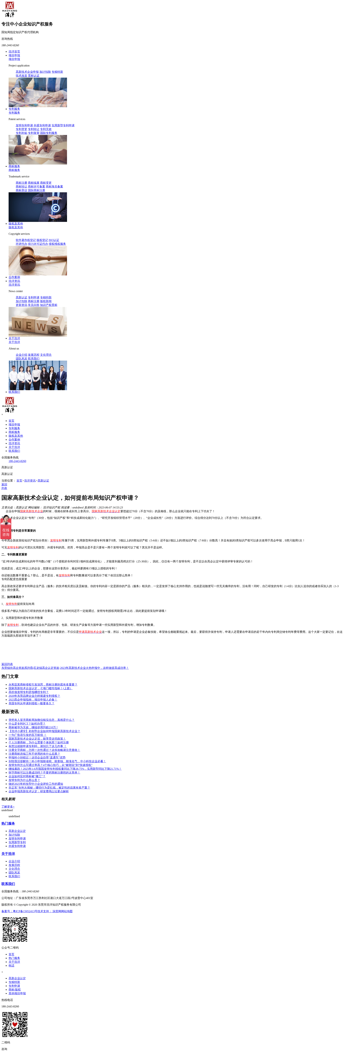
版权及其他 (16, 223)
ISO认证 (54, 240)
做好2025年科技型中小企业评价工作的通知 (36, 783)
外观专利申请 (42, 125)
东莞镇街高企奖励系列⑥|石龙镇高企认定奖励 (30, 667)
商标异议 (21, 190)
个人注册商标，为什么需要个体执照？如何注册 (39, 742)
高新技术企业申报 (27, 71)
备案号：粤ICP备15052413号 (19, 911)
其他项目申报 (17, 993)
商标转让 (21, 186)
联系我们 (33, 358)
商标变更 (46, 182)
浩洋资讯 (14, 280)
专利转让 (33, 129)
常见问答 (33, 304)
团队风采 (21, 358)
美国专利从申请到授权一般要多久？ (31, 703)
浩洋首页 (14, 51)
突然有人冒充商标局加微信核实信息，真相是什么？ (42, 719)
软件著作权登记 (26, 240)
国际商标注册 (36, 190)
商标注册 (21, 182)
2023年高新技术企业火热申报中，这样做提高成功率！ (94, 667)
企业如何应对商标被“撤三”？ (27, 776)
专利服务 (14, 108)
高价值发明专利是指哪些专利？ (29, 692)
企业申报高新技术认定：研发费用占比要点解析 (39, 791)
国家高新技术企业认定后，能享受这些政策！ (37, 738)
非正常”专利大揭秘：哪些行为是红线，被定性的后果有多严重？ (49, 787)
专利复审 (33, 132)
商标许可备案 (36, 186)
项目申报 (14, 55)
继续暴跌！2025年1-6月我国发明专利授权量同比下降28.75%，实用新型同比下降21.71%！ (65, 768)
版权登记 (42, 240)
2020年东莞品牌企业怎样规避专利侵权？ (34, 695)
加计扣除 (45, 71)
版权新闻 (46, 301)
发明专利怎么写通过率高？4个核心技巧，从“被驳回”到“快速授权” (50, 765)
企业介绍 (21, 354)
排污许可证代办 (38, 243)
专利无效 (46, 129)
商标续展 (33, 182)
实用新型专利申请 (63, 125)
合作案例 (14, 277)
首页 (11, 420)
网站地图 (67, 911)
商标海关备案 (54, 186)
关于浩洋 (14, 338)
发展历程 (33, 354)
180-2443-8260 (17, 461)
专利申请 (33, 297)
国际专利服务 (48, 132)
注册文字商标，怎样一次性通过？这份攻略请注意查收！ (44, 749)
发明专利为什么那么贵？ (24, 780)
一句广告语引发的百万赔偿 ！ (28, 734)
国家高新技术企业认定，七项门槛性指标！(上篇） (41, 688)
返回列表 (7, 664)
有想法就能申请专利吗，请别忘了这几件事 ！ (38, 746)
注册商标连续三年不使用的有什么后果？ (34, 753)
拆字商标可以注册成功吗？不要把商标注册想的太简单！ (44, 772)
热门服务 (8, 823)
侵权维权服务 (57, 243)
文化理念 (46, 354)
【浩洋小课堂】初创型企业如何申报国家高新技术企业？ (44, 731)
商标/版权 (15, 989)
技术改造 (21, 75)
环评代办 (21, 243)
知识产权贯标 (48, 304)
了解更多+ (8, 806)
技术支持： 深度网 (49, 911)
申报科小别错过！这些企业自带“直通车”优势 (37, 757)
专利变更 (21, 129)
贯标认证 (33, 75)
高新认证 (21, 297)
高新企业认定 (17, 830)
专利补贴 (21, 132)
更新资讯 (21, 304)
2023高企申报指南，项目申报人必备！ (33, 699)
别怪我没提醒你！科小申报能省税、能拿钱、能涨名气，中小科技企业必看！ (57, 761)
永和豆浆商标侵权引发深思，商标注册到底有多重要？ (43, 684)
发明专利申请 (24, 125)
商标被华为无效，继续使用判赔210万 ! (33, 727)
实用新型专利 (17, 842)
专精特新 (57, 71)
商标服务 (14, 166)
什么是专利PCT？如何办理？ (27, 723)
